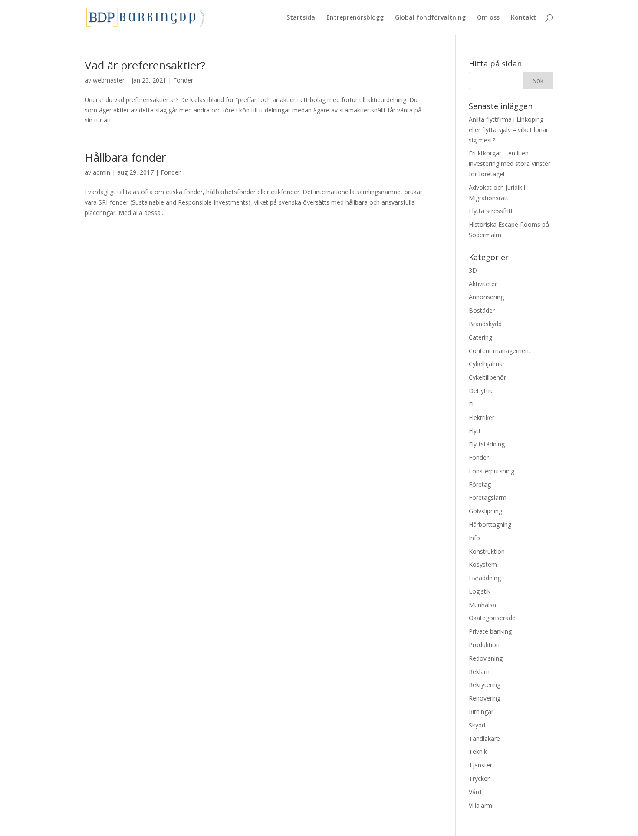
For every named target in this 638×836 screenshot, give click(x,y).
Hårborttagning (490, 524)
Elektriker (481, 417)
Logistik (479, 591)
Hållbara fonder (125, 157)
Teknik (478, 751)
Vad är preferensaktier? (145, 65)
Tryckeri (480, 778)
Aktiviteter (483, 284)
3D (473, 270)
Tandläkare (484, 738)
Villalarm (480, 805)
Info (474, 538)
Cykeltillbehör (487, 377)
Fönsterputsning (491, 471)
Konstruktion (487, 551)
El (471, 404)
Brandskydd (485, 324)
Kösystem (483, 564)
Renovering (484, 698)
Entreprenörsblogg (355, 17)
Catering (480, 337)
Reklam (479, 671)
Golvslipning (485, 511)
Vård (475, 792)
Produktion (484, 645)
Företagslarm (487, 497)
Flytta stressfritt (491, 211)
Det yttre (481, 391)
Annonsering (486, 297)
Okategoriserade (492, 618)
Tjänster (480, 765)
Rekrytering (484, 685)
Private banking (490, 631)
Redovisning (486, 658)
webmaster (109, 80)
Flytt (475, 430)
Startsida (300, 17)
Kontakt (523, 17)
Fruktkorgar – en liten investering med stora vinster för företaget (509, 163)
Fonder (183, 80)
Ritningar (481, 711)
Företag (480, 484)
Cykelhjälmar (487, 364)
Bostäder (482, 310)
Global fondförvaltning (430, 17)
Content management (500, 351)
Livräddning (485, 578)
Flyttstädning (487, 444)
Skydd (477, 725)
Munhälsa (482, 605)
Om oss (488, 17)
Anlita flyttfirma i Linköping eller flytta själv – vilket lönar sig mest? (508, 129)
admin (101, 172)
